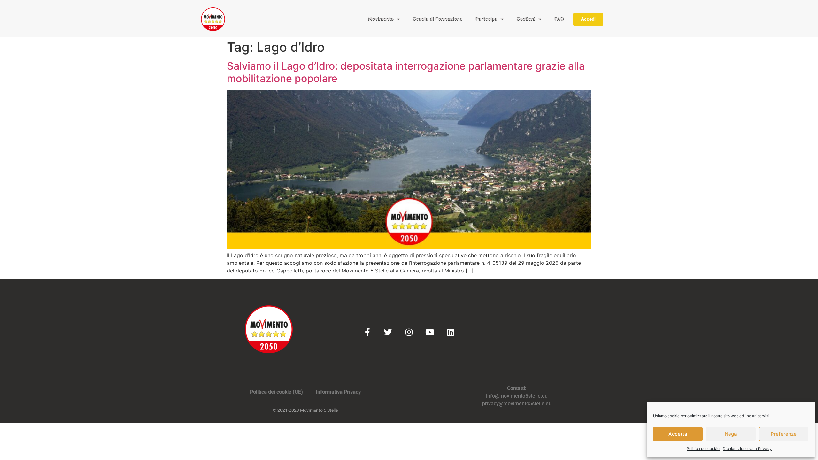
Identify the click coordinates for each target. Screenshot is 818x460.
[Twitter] (388, 332)
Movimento (380, 19)
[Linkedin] (450, 332)
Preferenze (784, 434)
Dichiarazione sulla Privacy (747, 448)
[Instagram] (409, 332)
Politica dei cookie (703, 448)
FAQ (559, 19)
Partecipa (486, 19)
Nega (731, 434)
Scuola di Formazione (437, 19)
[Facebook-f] (367, 332)
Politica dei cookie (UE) (276, 392)
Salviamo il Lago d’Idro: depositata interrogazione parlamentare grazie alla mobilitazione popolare (406, 72)
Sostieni (525, 19)
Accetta (677, 434)
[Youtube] (430, 332)
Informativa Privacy (338, 392)
